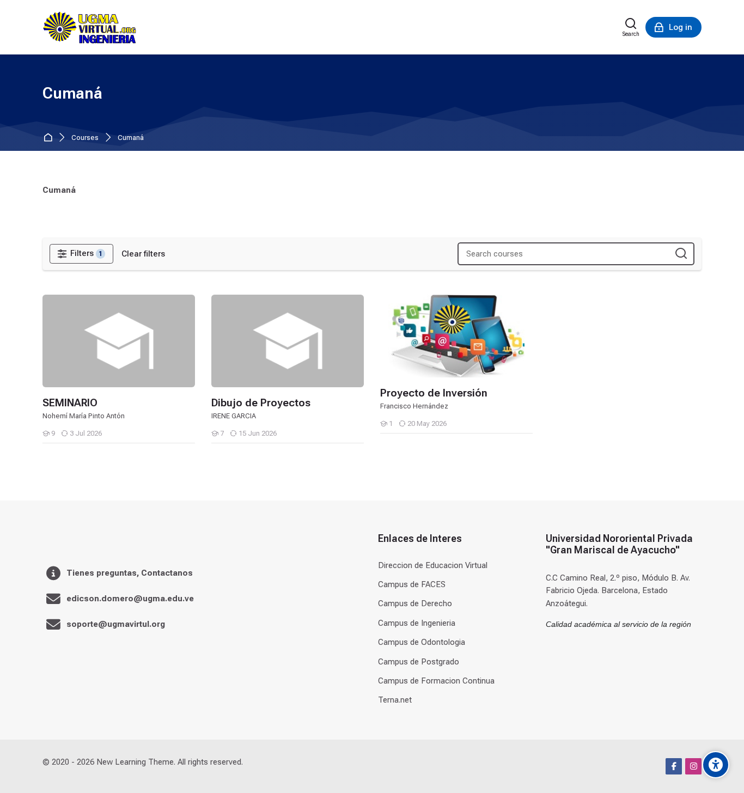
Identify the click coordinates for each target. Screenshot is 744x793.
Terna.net (395, 700)
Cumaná (131, 138)
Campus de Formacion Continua (436, 681)
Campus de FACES (412, 584)
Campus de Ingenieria (416, 623)
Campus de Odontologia (421, 642)
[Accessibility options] (715, 764)
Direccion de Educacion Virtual (432, 565)
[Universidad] (89, 27)
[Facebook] (674, 766)
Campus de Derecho (415, 603)
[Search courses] (681, 254)
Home (49, 138)
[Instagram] (693, 766)
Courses (85, 138)
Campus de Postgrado (418, 662)
